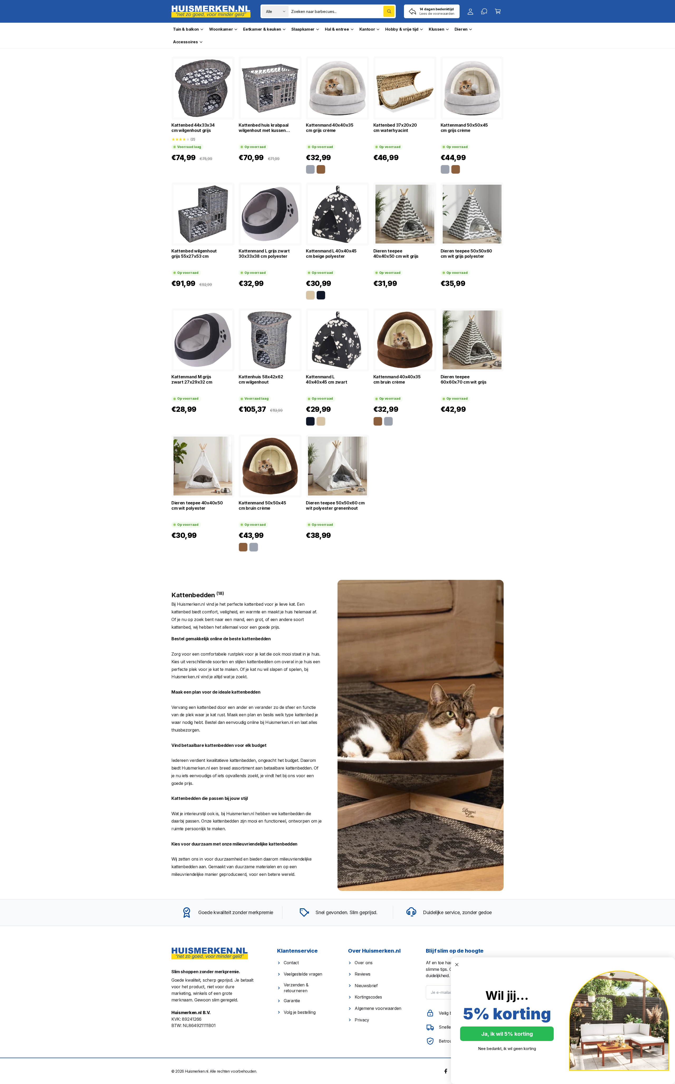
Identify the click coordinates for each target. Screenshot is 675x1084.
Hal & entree (337, 29)
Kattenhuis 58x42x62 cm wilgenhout (261, 379)
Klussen (436, 29)
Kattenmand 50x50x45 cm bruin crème (262, 505)
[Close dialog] (457, 964)
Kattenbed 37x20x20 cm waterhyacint (395, 127)
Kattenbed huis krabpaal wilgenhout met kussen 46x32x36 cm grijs (263, 127)
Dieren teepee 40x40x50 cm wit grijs (396, 253)
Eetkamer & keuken (262, 29)
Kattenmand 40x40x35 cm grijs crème (329, 127)
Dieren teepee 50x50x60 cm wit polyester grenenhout (335, 505)
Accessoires (185, 41)
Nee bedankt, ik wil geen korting (507, 1048)
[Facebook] (446, 1070)
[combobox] (343, 11)
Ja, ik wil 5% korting (507, 1034)
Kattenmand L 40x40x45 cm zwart (326, 379)
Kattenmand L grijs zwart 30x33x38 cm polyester (264, 253)
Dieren (461, 29)
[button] (498, 11)
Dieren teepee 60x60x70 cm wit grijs (463, 379)
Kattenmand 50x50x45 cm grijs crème (464, 127)
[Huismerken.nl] (209, 953)
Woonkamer (221, 29)
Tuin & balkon (186, 29)
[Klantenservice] (484, 11)
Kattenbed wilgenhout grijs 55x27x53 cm (194, 253)
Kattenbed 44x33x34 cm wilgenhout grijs (193, 127)
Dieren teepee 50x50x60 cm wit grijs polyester (466, 253)
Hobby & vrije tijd (401, 29)
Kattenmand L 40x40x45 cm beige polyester (331, 253)
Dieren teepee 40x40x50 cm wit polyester (197, 505)
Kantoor (367, 29)
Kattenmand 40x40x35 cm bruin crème (397, 379)
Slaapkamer (303, 29)
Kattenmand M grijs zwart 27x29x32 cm (191, 379)
